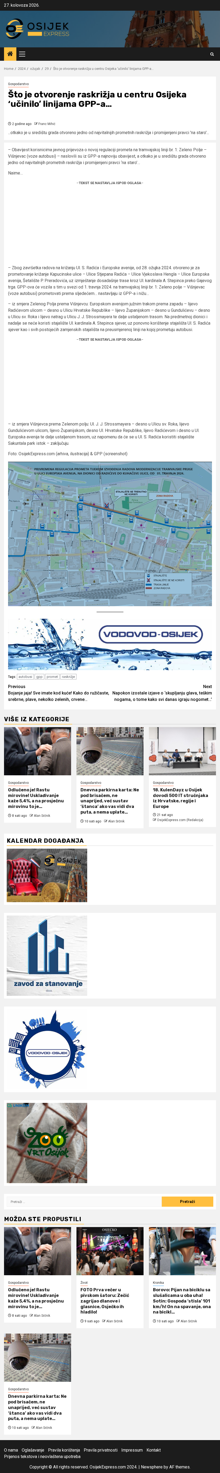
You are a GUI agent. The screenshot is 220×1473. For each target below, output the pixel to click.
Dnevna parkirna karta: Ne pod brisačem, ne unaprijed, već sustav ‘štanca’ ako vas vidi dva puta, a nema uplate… (109, 801)
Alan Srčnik (42, 816)
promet (52, 677)
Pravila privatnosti (101, 1450)
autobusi (25, 677)
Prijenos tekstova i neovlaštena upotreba (42, 1456)
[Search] (212, 54)
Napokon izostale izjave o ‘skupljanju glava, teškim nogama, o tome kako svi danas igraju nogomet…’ (162, 693)
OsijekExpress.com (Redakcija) (180, 820)
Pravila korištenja (64, 1450)
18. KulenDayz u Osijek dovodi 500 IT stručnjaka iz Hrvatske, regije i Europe (180, 798)
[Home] (10, 54)
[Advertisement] (110, 227)
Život (84, 1283)
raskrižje (68, 677)
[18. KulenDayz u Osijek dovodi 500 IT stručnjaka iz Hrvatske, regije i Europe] (182, 751)
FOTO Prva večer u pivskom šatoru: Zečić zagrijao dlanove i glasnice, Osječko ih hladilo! (104, 1301)
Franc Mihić (46, 124)
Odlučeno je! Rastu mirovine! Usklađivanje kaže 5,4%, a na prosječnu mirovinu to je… (36, 798)
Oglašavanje (33, 1450)
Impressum (132, 1450)
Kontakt (153, 1450)
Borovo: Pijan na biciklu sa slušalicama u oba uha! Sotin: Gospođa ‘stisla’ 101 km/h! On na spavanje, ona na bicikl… (182, 1301)
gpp (39, 677)
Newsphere (152, 1467)
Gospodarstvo (18, 84)
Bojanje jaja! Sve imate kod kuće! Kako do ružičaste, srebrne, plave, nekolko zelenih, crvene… (58, 693)
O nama (11, 1450)
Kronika (158, 1283)
